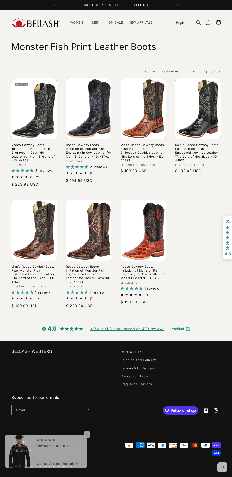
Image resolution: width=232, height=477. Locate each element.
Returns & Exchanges (138, 368)
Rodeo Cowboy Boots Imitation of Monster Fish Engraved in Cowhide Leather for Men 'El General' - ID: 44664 (88, 274)
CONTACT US (132, 352)
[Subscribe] (88, 410)
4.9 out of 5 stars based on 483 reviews (127, 328)
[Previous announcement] (54, 5)
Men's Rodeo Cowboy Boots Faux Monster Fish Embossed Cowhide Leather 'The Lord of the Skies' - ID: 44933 (142, 152)
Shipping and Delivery (138, 360)
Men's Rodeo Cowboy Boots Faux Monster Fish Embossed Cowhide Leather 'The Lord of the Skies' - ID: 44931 (33, 274)
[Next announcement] (178, 5)
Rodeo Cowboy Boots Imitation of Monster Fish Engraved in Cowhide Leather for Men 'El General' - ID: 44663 (33, 152)
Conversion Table (134, 376)
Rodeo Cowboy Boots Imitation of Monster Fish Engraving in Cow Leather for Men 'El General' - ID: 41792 (88, 150)
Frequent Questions (136, 384)
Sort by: (150, 71)
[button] (78, 22)
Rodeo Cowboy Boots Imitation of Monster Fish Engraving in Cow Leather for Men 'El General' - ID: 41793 (143, 272)
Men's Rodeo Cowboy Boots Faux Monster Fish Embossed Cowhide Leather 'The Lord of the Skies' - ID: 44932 (196, 152)
